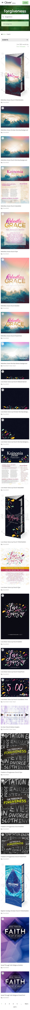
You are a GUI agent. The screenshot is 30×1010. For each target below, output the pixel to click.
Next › (27, 1004)
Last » (15, 1007)
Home (4, 34)
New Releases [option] (20, 46)
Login (25, 3)
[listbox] (22, 46)
